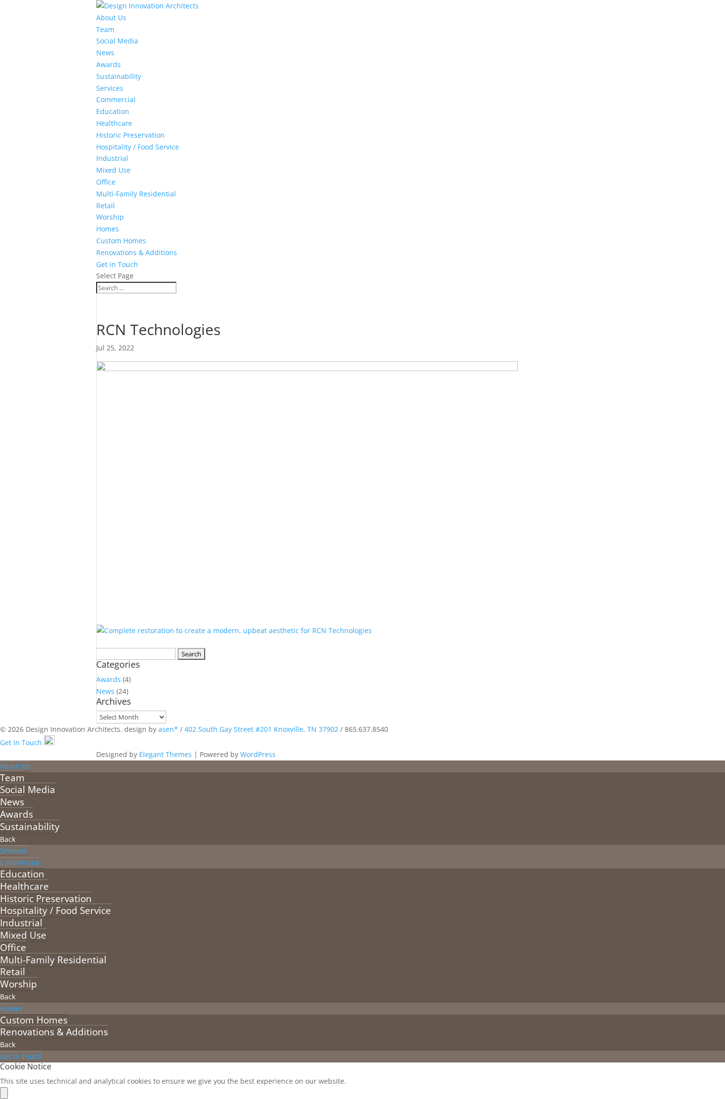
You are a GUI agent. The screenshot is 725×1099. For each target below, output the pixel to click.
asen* (168, 729)
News (105, 52)
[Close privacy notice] (4, 1093)
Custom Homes (121, 240)
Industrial (112, 158)
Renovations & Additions (136, 252)
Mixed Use (113, 170)
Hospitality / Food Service (137, 147)
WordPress (258, 754)
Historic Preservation (130, 135)
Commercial (116, 99)
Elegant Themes (165, 754)
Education (112, 111)
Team (105, 29)
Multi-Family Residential (136, 193)
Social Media (117, 40)
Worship (110, 217)
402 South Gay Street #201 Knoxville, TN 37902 (261, 729)
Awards (108, 64)
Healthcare (114, 123)
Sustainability (118, 76)
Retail (105, 205)
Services (109, 88)
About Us (111, 17)
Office (105, 182)
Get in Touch (117, 264)
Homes (107, 228)
